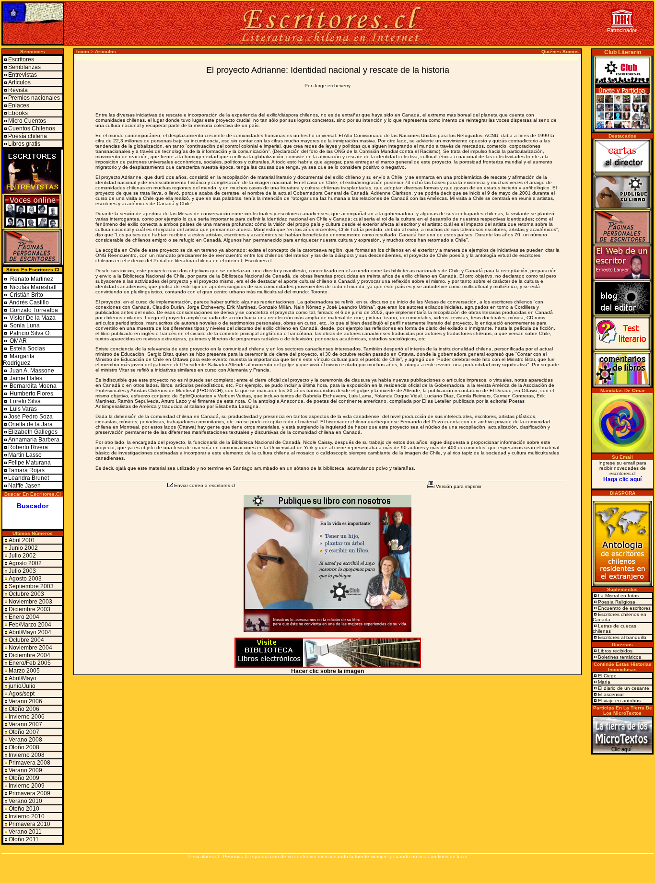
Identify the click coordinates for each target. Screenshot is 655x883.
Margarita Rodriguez (19, 359)
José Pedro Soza (30, 416)
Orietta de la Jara (30, 424)
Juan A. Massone (31, 370)
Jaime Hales (25, 378)
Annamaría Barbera (33, 439)
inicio (82, 51)
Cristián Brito (26, 294)
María (604, 682)
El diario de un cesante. (624, 688)
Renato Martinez (31, 279)
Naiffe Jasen (24, 485)
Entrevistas (22, 74)
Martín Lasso (25, 455)
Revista (18, 90)
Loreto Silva (24, 401)
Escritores (21, 59)
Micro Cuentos (27, 120)
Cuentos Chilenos (31, 128)
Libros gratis (24, 143)
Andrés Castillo (29, 302)
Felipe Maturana (29, 462)
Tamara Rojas (26, 470)
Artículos (19, 82)
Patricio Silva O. (29, 333)
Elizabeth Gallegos (33, 432)
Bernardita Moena (32, 386)
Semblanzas (24, 67)
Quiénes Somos (560, 51)
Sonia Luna (25, 325)
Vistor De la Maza (33, 317)
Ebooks (18, 113)
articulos (105, 51)
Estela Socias (26, 348)
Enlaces (18, 105)
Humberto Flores (30, 393)
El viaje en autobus (619, 700)
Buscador (32, 506)
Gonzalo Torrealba (34, 310)
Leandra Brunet (28, 478)
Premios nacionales (34, 97)
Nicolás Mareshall (32, 287)
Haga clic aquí (622, 479)
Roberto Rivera (28, 447)
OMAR (17, 340)
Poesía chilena (27, 136)
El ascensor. (611, 694)
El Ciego (607, 675)
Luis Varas (22, 409)
